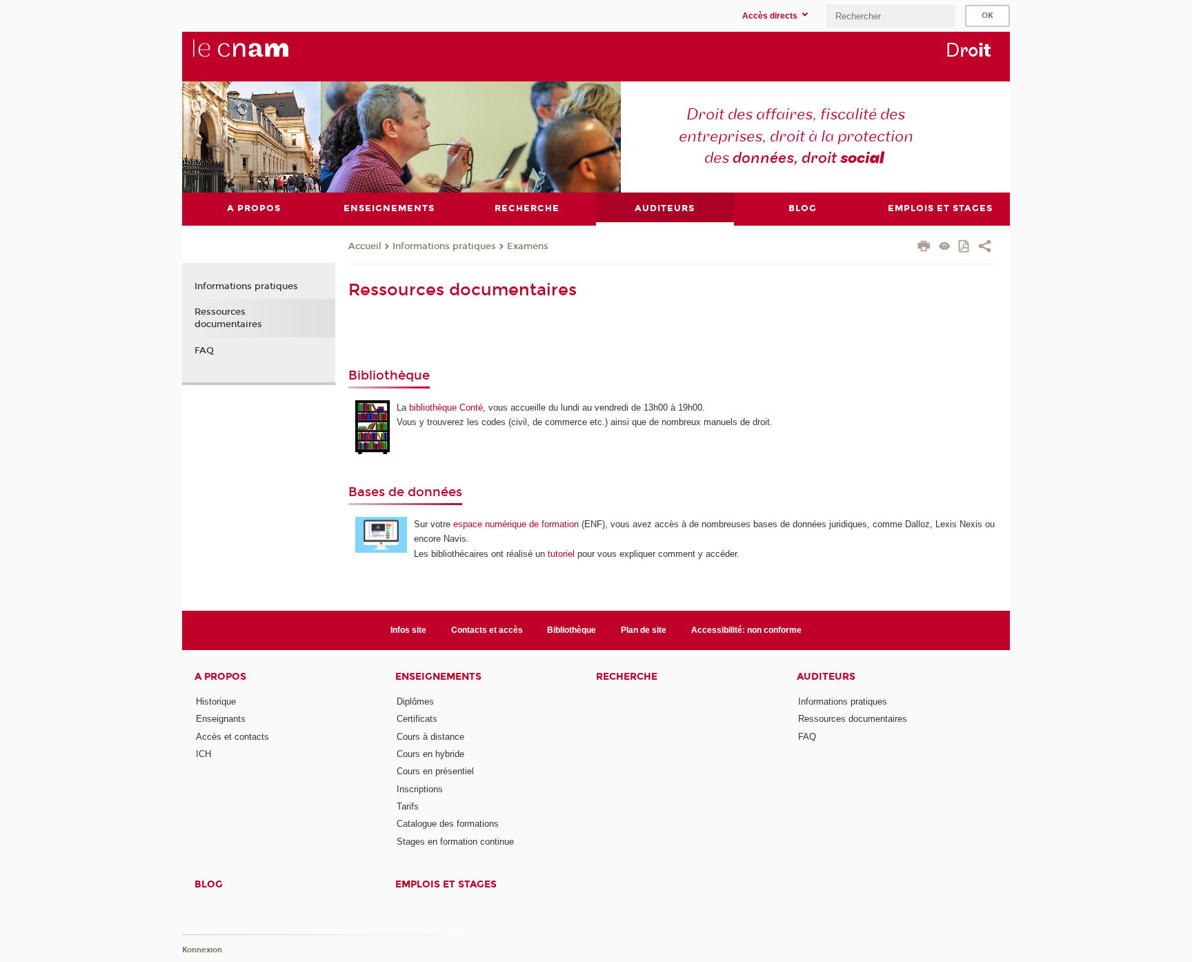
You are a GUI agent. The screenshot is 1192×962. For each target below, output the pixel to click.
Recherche (626, 677)
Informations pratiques (444, 246)
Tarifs (408, 806)
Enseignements (438, 677)
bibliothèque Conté (446, 407)
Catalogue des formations (448, 823)
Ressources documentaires (228, 318)
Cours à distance (430, 737)
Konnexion (202, 949)
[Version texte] (945, 247)
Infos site (408, 630)
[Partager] (985, 248)
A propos (220, 677)
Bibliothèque (571, 630)
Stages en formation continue (455, 841)
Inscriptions (420, 789)
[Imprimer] (924, 248)
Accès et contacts (232, 737)
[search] (890, 16)
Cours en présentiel (435, 771)
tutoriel (561, 554)
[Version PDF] (965, 247)
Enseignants (221, 719)
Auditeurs (826, 677)
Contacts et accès (487, 630)
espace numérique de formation (516, 524)
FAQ (204, 350)
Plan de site (643, 630)
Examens (527, 246)
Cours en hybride (430, 754)
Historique (216, 701)
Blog (209, 884)
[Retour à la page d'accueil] (263, 56)
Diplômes (415, 701)
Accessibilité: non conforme (746, 630)
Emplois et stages (446, 884)
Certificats (417, 719)
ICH (203, 754)
